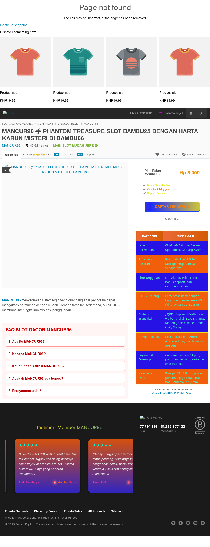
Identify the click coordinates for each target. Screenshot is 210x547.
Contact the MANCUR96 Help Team (172, 393)
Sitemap (117, 511)
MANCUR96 (91, 123)
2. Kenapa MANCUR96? (27, 353)
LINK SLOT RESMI (68, 123)
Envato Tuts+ (73, 511)
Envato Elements (17, 511)
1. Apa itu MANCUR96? (27, 341)
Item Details (11, 155)
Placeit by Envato (46, 511)
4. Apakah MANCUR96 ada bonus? (36, 378)
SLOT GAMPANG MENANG (17, 123)
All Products (96, 511)
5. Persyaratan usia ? (25, 390)
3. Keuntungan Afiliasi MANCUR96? (37, 366)
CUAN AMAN (45, 123)
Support (90, 154)
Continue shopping (14, 25)
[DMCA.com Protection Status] (5, 167)
